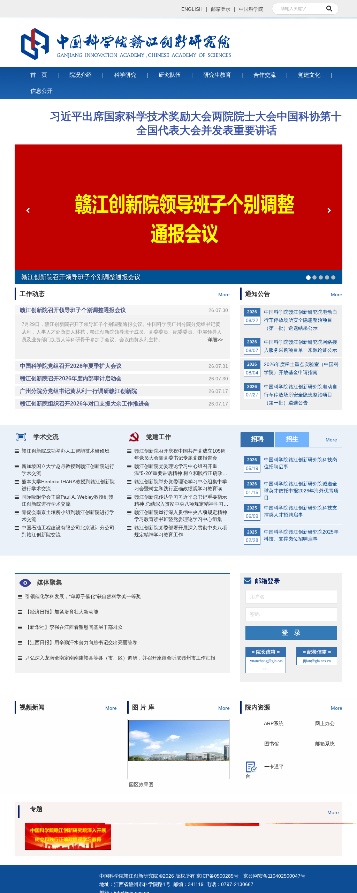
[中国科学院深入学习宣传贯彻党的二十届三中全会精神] (218, 831)
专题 (36, 808)
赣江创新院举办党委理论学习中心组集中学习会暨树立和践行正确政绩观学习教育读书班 (180, 486)
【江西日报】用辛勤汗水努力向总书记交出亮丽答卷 (81, 642)
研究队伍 (170, 75)
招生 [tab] (292, 439)
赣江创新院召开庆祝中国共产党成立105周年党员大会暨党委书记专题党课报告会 (180, 454)
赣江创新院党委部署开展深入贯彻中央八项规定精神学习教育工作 (180, 531)
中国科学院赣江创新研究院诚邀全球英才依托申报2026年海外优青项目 (301, 488)
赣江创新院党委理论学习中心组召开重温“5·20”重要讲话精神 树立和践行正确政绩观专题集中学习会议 (180, 470)
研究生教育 (217, 75)
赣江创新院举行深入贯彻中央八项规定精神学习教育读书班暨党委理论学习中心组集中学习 (180, 516)
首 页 (38, 75)
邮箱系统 (325, 743)
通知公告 (257, 293)
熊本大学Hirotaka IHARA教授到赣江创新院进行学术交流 (68, 485)
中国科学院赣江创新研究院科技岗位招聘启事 (300, 463)
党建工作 (158, 436)
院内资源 (257, 707)
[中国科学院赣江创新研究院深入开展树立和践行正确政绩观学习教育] (58, 831)
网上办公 (325, 723)
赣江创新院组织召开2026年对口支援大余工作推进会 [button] (124, 404)
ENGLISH (192, 9)
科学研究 (125, 75)
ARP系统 (273, 723)
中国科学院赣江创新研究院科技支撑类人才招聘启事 (300, 511)
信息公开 (41, 91)
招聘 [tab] (257, 439)
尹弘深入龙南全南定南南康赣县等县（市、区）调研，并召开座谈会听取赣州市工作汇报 (120, 658)
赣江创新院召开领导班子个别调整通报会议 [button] (124, 310)
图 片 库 (143, 707)
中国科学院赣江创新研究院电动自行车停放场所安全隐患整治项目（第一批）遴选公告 (300, 394)
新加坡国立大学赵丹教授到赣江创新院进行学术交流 (68, 469)
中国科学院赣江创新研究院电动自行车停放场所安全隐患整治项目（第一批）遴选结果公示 (300, 320)
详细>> (215, 339)
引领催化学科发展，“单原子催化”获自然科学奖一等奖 (83, 596)
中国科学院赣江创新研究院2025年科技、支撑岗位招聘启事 (301, 535)
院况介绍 (80, 75)
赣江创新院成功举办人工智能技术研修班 (65, 451)
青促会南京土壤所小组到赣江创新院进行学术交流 (68, 515)
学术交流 (46, 436)
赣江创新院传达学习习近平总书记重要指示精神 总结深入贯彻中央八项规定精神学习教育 (181, 501)
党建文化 (309, 75)
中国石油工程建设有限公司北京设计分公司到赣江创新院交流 (68, 531)
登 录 (291, 632)
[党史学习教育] (299, 831)
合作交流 (264, 75)
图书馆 (271, 743)
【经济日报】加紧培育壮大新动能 (61, 612)
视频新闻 (32, 707)
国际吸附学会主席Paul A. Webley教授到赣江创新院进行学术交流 (67, 500)
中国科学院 (251, 9)
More (224, 294)
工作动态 (32, 293)
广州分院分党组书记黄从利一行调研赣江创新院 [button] (124, 391)
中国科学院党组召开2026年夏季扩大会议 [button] (124, 366)
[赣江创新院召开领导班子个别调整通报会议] (178, 214)
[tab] (122, 310)
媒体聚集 (49, 582)
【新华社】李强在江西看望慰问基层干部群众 (74, 627)
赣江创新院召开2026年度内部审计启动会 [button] (124, 378)
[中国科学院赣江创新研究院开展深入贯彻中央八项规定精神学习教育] (138, 831)
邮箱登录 (220, 9)
